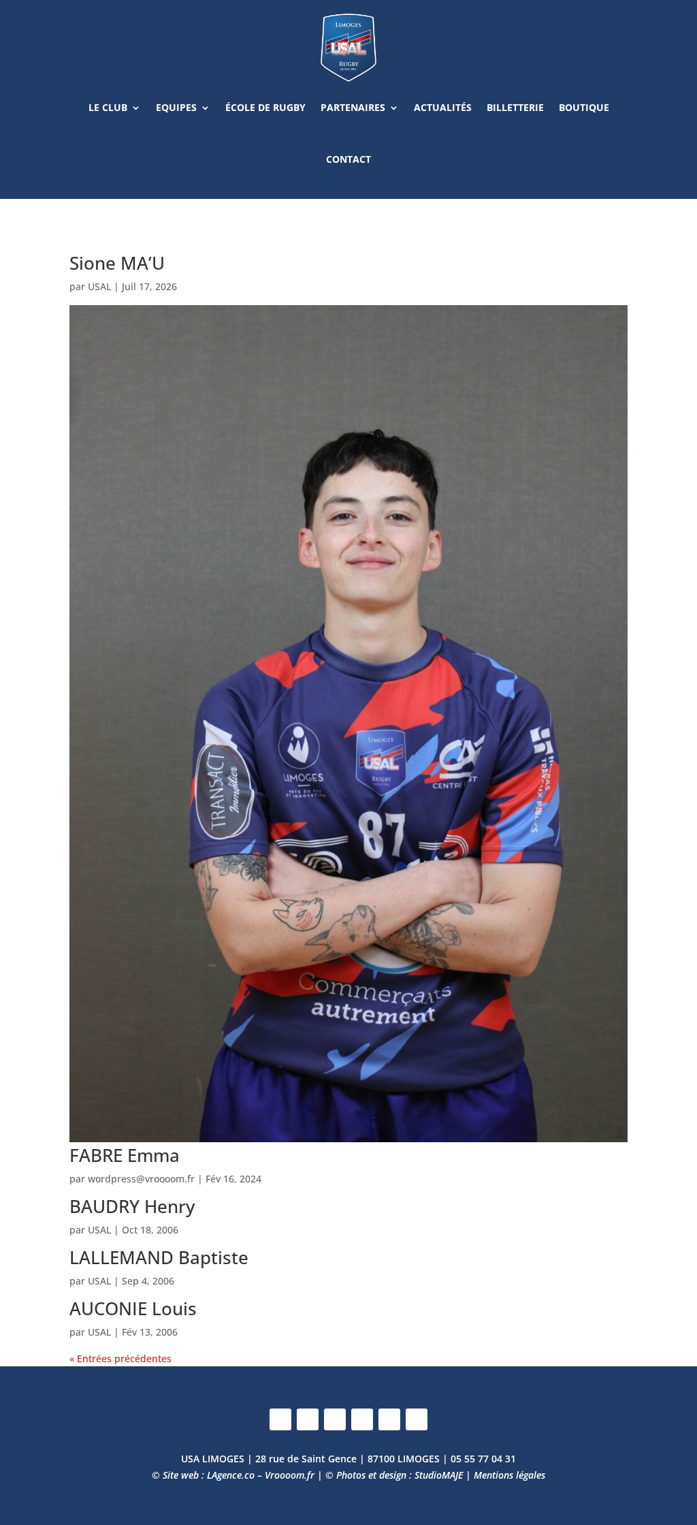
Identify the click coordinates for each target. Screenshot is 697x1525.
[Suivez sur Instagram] (308, 1419)
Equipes (176, 107)
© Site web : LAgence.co (203, 1474)
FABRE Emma (124, 1155)
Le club (107, 107)
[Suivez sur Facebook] (280, 1419)
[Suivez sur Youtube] (389, 1419)
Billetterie (515, 107)
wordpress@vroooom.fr (141, 1178)
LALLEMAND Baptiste (158, 1257)
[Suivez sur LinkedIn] (362, 1419)
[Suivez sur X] (335, 1419)
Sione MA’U (117, 263)
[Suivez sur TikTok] (416, 1419)
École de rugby (265, 107)
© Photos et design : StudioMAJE (394, 1474)
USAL (99, 286)
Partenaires (353, 107)
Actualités (443, 107)
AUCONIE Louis (133, 1308)
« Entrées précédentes (120, 1358)
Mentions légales (509, 1474)
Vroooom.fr (289, 1474)
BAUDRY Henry (132, 1206)
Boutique (584, 107)
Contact (348, 159)
